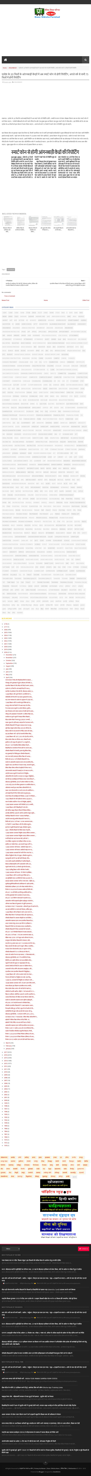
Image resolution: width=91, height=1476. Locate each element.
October (9, 660)
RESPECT (27, 533)
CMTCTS (53, 373)
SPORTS (48, 567)
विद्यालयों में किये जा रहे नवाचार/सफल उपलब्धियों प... (18, 926)
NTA (46, 491)
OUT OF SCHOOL (42, 499)
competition (72, 373)
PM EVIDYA (66, 506)
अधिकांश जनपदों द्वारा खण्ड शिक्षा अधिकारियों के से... (18, 787)
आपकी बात (58, 601)
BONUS (10, 350)
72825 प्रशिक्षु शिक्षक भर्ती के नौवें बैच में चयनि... (17, 869)
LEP (55, 457)
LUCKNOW (37, 461)
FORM (39, 419)
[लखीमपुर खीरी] (52, 1172)
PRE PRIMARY (33, 514)
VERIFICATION (11, 594)
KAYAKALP (23, 453)
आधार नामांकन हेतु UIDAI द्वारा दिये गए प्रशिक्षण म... (18, 923)
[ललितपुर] (60, 1172)
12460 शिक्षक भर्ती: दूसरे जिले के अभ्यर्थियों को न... (18, 694)
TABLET (29, 575)
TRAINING (54, 582)
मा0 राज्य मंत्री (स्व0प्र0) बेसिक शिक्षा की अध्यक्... (18, 756)
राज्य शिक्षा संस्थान (63, 609)
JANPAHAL (82, 449)
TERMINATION (81, 578)
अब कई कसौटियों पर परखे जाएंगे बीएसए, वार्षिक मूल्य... (19, 909)
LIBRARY (60, 457)
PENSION (59, 502)
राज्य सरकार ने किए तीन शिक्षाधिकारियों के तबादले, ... (18, 680)
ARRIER (23, 335)
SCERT (42, 540)
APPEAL (34, 332)
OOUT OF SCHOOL (41, 495)
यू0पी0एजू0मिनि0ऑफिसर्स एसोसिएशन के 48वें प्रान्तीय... (19, 883)
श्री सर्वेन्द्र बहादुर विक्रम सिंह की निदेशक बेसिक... (18, 810)
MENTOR (38, 472)
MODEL (82, 476)
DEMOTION (53, 388)
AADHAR (31, 316)
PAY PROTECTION (18, 502)
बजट (32, 609)
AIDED (18, 324)
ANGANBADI (13, 68)
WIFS (4, 601)
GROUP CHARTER (8, 426)
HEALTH (84, 426)
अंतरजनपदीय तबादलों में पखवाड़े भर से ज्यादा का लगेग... (19, 770)
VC (84, 590)
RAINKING (6, 525)
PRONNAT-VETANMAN (25, 521)
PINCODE (24, 506)
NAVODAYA (6, 483)
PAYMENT (37, 502)
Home (5, 68)
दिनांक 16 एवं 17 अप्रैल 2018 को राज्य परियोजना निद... (19, 1028)
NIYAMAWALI (54, 487)
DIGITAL (10, 392)
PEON (66, 502)
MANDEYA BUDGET (78, 464)
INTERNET (14, 449)
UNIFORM (44, 586)
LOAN (81, 457)
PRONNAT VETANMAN (9, 521)
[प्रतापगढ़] (15, 1165)
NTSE (51, 491)
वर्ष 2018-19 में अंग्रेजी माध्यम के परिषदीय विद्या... (18, 1002)
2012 (6, 1066)
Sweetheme (56, 1472)
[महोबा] (68, 1169)
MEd (59, 468)
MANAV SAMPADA (43, 464)
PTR (63, 521)
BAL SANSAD (82, 339)
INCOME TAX (7, 442)
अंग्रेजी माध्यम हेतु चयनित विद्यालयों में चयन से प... (17, 818)
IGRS (46, 438)
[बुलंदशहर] (34, 1169)
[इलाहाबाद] (51, 1157)
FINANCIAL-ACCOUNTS (26, 415)
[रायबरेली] (34, 1172)
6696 (75, 313)
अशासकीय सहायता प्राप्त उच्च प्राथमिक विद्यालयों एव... (19, 920)
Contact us (84, 1249)
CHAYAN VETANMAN (9, 366)
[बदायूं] (54, 1165)
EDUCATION (53, 400)
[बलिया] (75, 1165)
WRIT (16, 601)
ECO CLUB (44, 400)
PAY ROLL (29, 502)
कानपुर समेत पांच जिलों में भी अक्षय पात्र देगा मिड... (18, 705)
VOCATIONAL (24, 597)
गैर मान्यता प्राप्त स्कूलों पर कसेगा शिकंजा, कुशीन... (18, 708)
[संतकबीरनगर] (9, 1176)
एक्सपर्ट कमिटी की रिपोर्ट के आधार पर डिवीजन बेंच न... (19, 966)
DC (9, 388)
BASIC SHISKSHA (26, 347)
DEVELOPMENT (74, 388)
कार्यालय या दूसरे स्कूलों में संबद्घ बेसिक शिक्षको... (18, 717)
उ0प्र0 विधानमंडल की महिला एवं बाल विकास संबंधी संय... (20, 997)
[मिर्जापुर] (75, 1169)
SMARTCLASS (59, 563)
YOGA (22, 601)
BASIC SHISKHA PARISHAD (11, 347)
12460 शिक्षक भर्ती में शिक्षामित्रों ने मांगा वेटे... (16, 807)
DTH (71, 396)
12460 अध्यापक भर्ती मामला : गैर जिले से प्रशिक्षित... (18, 872)
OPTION (25, 499)
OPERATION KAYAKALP (66, 495)
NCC (42, 483)
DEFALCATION (25, 388)
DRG (57, 396)
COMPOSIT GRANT (21, 377)
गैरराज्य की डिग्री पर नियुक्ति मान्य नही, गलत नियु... (18, 977)
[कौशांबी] (32, 1161)
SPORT (42, 567)
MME (59, 476)
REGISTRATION (19, 529)
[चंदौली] (60, 1161)
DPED (41, 396)
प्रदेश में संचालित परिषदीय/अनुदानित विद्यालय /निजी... (19, 1031)
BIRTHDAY (70, 347)
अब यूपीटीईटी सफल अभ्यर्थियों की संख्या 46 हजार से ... (19, 878)
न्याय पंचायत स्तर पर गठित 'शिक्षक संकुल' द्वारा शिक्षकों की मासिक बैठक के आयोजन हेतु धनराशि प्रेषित (31, 1260)
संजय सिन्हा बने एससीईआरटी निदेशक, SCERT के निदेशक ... (20, 796)
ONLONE (30, 495)
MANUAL (13, 468)
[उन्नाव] (58, 1157)
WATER (71, 597)
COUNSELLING (47, 381)
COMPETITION (82, 373)
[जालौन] (82, 1161)
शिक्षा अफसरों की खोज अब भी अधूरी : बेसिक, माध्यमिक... (19, 946)
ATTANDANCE (7, 339)
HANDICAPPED (55, 426)
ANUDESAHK (59, 328)
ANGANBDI (16, 328)
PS (54, 521)
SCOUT (44, 544)
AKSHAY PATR (43, 324)
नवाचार (56, 605)
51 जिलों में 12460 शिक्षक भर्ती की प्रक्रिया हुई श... (18, 824)
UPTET (17, 590)
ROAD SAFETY (60, 533)
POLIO (55, 510)
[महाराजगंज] (62, 1169)
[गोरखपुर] (53, 1161)
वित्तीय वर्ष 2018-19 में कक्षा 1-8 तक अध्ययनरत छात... (19, 821)
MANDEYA (67, 464)
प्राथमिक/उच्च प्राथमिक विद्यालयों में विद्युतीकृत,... (18, 971)
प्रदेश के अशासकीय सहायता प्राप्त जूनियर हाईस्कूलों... (19, 1000)
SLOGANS (39, 563)
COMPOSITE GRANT (45, 377)
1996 (6, 1111)
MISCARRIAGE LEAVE (9, 476)
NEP (75, 483)
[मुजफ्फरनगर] (85, 1169)
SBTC (36, 540)
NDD (70, 483)
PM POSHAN (75, 506)
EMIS (81, 404)
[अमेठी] (22, 1157)
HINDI (85, 430)
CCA (31, 362)
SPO (36, 567)
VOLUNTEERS (53, 597)
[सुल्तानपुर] (49, 1176)
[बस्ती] (81, 1165)
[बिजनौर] (26, 1169)
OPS (19, 499)
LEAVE (50, 457)
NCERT (48, 483)
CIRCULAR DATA (26, 369)
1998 (6, 1106)
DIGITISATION (20, 392)
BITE (77, 347)
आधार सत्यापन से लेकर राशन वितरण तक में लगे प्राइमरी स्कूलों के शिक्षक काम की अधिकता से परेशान (31, 1414)
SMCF (72, 563)
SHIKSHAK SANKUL (21, 556)
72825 (16, 316)
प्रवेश (19, 609)
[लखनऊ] (42, 1172)
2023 (6, 638)
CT (67, 381)
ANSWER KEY (41, 328)
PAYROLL (44, 502)
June (7, 672)
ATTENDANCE (28, 339)
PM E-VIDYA (47, 506)
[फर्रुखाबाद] (31, 1165)
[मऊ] (46, 1169)
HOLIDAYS (17, 434)
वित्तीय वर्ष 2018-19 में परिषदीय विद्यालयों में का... (17, 759)
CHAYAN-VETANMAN (23, 366)
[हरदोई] (71, 1176)
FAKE (36, 411)
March (8, 1043)
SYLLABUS (13, 575)
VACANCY (64, 590)
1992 (6, 1120)
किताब (77, 601)
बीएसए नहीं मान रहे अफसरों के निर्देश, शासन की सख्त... (19, 731)
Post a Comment (10, 296)
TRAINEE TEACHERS (43, 582)
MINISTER (61, 472)
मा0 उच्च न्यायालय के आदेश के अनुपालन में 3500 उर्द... (19, 700)
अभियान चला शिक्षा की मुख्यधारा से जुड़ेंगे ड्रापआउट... (19, 903)
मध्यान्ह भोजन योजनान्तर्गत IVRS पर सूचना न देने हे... (18, 949)
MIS (77, 472)
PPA (74, 510)
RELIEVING (38, 529)
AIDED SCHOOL (27, 324)
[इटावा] (43, 1157)
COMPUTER (57, 377)
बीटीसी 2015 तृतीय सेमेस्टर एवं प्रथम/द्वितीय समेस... (18, 960)
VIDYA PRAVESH (23, 594)
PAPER (4, 502)
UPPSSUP (5, 590)
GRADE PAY (40, 423)
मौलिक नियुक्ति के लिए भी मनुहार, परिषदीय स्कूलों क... (19, 855)
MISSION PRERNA (37, 476)
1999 (6, 1103)
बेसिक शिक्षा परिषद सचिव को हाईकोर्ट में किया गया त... (18, 767)
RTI (79, 533)
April (7, 677)
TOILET (28, 582)
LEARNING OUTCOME (39, 457)
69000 (10, 316)
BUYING (34, 358)
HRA (55, 434)
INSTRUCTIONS (20, 445)
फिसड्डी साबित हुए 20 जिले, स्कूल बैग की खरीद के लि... (19, 1008)
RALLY (13, 525)
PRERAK (57, 514)
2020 (6, 646)
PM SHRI (84, 506)
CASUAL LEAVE (23, 362)
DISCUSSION (7, 396)
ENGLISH (14, 407)
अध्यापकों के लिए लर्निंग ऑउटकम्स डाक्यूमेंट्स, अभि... (19, 968)
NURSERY (68, 491)
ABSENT (5, 320)
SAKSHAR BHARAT (20, 537)
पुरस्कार (82, 605)
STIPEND (76, 567)
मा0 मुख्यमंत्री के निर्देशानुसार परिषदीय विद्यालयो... (17, 753)
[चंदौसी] (67, 1161)
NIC (22, 487)
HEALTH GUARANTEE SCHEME (12, 430)
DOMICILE (24, 396)
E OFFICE (83, 396)
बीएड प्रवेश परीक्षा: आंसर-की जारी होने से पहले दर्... (18, 988)
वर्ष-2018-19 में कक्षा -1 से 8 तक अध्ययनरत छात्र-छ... (19, 935)
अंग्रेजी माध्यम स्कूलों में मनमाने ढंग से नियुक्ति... (17, 773)
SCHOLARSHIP (57, 540)
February (9, 1046)
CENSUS (62, 362)
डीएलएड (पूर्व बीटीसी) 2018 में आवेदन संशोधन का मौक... (19, 782)
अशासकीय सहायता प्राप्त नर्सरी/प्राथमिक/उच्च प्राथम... (19, 1025)
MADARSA (67, 461)
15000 (16, 313)
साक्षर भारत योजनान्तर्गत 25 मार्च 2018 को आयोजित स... (19, 790)
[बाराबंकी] (19, 1169)
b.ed (59, 339)
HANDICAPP (44, 426)
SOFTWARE (6, 567)
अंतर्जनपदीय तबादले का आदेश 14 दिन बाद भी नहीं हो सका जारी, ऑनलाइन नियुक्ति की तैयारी (29, 1441)
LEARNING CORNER (24, 457)
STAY (64, 567)
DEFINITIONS (36, 388)
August (8, 666)
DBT (86, 385)
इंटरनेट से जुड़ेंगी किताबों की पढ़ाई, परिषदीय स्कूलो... (18, 827)
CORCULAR (26, 381)
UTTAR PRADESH (54, 590)
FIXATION (14, 419)
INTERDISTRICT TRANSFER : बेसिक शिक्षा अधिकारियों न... (21, 1017)
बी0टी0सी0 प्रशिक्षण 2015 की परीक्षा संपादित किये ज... (19, 886)
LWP (44, 461)
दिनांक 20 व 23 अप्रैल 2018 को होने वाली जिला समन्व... (19, 1039)
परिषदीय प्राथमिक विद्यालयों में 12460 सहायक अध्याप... (19, 1005)
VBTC (80, 590)
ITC (42, 449)
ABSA (74, 316)
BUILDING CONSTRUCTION (11, 358)
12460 (10, 313)
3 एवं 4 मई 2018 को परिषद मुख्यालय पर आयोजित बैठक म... (20, 784)
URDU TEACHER (31, 590)
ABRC (69, 316)
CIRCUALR (74, 366)
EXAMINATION (7, 411)
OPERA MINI (53, 495)
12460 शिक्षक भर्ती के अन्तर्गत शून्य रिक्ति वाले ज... (18, 702)
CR (55, 381)
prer (51, 514)
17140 (28, 313)
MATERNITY (21, 468)
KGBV (30, 453)
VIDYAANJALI (52, 594)
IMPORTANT (65, 438)
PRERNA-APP (75, 514)
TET (4, 582)
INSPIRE (80, 442)
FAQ (46, 411)
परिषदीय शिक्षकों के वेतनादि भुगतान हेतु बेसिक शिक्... (18, 750)
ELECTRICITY (60, 404)
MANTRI (5, 468)
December (9, 655)
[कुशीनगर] (25, 1161)
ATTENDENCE (39, 339)
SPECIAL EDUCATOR (27, 567)
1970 (6, 1145)
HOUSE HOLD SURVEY (30, 434)
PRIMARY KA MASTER (20, 518)
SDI (45, 548)
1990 (6, 1123)
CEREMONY (70, 362)
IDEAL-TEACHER (7, 438)
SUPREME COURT (62, 571)
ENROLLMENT (36, 407)
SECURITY (60, 548)
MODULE (16, 480)
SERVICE (21, 552)
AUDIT (47, 339)
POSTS (69, 510)
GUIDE (17, 426)
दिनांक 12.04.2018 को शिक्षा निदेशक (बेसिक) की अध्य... (20, 1034)
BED (35, 347)
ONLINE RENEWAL (20, 495)
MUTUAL (60, 480)
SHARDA (49, 552)
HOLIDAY (9, 434)
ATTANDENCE (17, 339)
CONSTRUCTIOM (68, 377)
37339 (57, 313)
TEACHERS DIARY (70, 575)
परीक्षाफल (68, 605)
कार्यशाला (71, 601)
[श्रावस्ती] (85, 1172)
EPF (51, 407)
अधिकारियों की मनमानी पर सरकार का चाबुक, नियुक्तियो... (19, 776)
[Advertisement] (45, 37)
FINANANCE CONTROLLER (71, 411)
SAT (31, 540)
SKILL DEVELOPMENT (20, 563)
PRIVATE (31, 518)
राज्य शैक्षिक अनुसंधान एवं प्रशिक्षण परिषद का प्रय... (18, 841)
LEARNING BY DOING (9, 457)
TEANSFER (56, 578)
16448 (22, 313)
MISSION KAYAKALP (24, 476)
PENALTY (51, 502)
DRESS (52, 396)
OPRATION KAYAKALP (9, 499)
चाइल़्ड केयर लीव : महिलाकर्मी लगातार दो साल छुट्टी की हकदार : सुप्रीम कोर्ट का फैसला (27, 1396)
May (7, 674)
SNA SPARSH (80, 563)
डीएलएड (36, 605)
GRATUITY (72, 423)
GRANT (56, 423)
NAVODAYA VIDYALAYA (19, 483)
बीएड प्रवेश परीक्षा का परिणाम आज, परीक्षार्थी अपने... (18, 739)
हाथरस (74, 1177)
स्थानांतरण (20, 613)
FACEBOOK (29, 411)
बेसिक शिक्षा (54, 609)
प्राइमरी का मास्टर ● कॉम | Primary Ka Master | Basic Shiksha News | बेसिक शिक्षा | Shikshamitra (48, 1468)
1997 (6, 1109)
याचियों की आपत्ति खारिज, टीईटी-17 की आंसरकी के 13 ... (20, 991)
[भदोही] (41, 1169)
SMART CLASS (48, 563)
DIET (4, 392)
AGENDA (83, 320)
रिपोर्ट (71, 609)
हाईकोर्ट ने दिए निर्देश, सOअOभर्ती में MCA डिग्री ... (18, 1022)
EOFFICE (45, 407)
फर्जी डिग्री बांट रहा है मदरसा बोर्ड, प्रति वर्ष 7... (17, 838)
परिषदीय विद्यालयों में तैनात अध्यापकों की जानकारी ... (18, 929)
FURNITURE (69, 419)
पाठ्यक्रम (75, 605)
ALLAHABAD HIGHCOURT (58, 324)
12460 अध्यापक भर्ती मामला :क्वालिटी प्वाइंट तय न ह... (19, 850)
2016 (6, 1055)
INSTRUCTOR (31, 445)
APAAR (23, 332)
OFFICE (80, 491)
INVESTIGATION (33, 449)
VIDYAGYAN (62, 594)
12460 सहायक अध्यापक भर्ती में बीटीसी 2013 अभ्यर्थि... (19, 804)
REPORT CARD (79, 529)
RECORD (70, 525)
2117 (6, 627)
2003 (6, 1092)
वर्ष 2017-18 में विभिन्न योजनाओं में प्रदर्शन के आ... (18, 898)
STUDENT (6, 571)
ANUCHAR (50, 328)
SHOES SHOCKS (59, 559)
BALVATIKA (15, 343)
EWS (62, 407)
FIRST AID (6, 419)
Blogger (41, 1472)
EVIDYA (56, 407)
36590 (51, 313)
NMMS (73, 487)
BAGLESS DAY (72, 339)
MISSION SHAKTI (50, 476)
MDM (54, 468)
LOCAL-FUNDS (7, 461)
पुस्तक (4, 609)
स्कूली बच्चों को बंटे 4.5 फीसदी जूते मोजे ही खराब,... (18, 867)
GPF (33, 423)
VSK (66, 597)
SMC (67, 563)
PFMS (8, 506)
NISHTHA (45, 487)
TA (24, 575)
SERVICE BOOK (30, 552)
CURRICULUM (7, 385)
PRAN (79, 510)
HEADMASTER (75, 426)
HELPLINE (39, 430)
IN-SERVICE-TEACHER (77, 438)
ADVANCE (51, 320)
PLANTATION (33, 506)
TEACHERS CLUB (58, 575)
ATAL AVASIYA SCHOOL (49, 335)
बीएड (42, 609)
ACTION (21, 320)
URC (22, 590)
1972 (6, 1143)
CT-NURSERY (74, 381)
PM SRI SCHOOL (27, 510)
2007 (6, 1080)
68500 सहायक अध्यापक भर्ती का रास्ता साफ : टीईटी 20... (20, 881)
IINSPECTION (54, 438)
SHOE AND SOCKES (61, 556)
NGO (17, 487)
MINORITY (70, 472)
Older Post (85, 300)
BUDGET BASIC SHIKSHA (22, 354)
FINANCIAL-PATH (58, 415)
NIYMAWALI (65, 487)
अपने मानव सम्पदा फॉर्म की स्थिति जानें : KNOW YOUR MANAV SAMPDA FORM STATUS (29, 1379)
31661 (46, 313)
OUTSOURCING (54, 499)
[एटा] (63, 1157)
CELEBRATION (53, 362)
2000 (6, 1100)
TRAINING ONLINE (81, 582)
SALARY (50, 537)
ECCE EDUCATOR (33, 400)
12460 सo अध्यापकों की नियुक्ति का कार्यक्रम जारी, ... (19, 980)
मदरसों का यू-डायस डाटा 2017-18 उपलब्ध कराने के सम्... (20, 943)
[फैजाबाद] (48, 1165)
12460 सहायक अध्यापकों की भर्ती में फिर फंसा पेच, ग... (19, 852)
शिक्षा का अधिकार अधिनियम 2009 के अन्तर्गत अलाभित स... (20, 994)
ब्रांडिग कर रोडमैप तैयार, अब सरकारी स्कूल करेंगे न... (19, 844)
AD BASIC (33, 320)
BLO (82, 347)
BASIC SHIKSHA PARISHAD (56, 343)
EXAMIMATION (82, 407)
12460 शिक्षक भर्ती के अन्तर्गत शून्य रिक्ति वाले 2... (18, 875)
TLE (18, 582)
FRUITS (61, 419)
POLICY (48, 510)
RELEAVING (29, 529)
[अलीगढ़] (30, 1157)
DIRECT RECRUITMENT (57, 392)
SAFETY (84, 533)
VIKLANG (15, 597)
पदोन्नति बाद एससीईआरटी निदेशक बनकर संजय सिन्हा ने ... (20, 779)
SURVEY (72, 571)
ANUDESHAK (69, 328)
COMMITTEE (62, 373)
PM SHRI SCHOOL (8, 510)
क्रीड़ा (13, 605)
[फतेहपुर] (22, 1165)
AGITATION (6, 324)
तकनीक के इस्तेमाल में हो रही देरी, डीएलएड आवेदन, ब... (19, 691)
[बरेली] (60, 1165)
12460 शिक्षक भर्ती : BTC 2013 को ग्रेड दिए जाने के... (19, 736)
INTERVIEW (22, 449)
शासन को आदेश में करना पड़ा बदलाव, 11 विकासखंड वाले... (20, 954)
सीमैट (13, 613)
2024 (6, 635)
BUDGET (10, 354)
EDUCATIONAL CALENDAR (11, 404)
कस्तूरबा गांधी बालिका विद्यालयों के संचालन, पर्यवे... (18, 940)
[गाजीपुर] (39, 1161)
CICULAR (58, 366)
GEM (76, 419)
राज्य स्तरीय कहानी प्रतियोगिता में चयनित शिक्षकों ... (18, 861)
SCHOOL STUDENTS (26, 544)
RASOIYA (27, 525)
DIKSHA (29, 392)
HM (4, 434)
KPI (72, 453)
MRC (22, 480)
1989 (6, 1126)
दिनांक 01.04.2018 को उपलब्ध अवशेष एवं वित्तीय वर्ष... (19, 889)
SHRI (67, 559)
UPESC (61, 586)
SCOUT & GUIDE (54, 544)
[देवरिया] (89, 1161)
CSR (63, 381)
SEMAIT (5, 552)
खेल (18, 605)
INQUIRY (63, 442)
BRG (51, 350)
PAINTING (69, 499)
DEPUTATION (63, 388)
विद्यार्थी (82, 609)
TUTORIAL (23, 586)
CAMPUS (56, 358)
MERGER (45, 472)
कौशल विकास (6, 605)
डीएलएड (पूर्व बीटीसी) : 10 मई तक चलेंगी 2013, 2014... (19, 1014)
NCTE (65, 483)
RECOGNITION (61, 525)
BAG (64, 339)
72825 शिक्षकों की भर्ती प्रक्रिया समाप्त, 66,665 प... (19, 799)
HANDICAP (35, 426)
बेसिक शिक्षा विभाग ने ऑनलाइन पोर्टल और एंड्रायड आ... (19, 915)
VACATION (72, 590)
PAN (83, 499)
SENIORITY (13, 552)
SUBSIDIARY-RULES (26, 571)
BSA (84, 350)
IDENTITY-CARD (38, 438)
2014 (6, 1061)
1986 (6, 1128)
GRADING (49, 423)
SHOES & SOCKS (19, 559)
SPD (17, 567)
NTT (56, 491)
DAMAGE (56, 385)
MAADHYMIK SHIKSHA (54, 461)
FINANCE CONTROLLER (10, 415)
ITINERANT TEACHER (56, 449)
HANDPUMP (65, 426)
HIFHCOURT (47, 430)
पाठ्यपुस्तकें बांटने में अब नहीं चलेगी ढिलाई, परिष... (17, 858)
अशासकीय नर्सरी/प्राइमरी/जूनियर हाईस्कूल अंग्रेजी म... (19, 901)
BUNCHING (26, 358)
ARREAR (9, 335)
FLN (20, 419)
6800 (81, 313)
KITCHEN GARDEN (63, 453)
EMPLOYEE (6, 407)
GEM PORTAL (7, 423)
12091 (4, 313)
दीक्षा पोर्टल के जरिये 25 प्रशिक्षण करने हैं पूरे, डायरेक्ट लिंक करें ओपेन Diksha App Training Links (32, 1388)
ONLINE (10, 495)
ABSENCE (81, 316)
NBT (37, 483)
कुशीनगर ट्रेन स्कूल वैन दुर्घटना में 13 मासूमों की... (18, 742)
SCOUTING (29, 548)
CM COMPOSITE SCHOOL (11, 373)
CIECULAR (66, 366)
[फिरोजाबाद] (40, 1165)
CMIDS (46, 373)
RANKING (20, 525)
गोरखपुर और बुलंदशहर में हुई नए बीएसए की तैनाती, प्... (19, 683)
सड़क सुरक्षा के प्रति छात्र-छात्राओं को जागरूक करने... (19, 722)
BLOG (4, 350)
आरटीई (65, 601)
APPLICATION (52, 332)
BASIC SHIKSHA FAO (39, 343)
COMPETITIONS (8, 377)
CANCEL (63, 358)
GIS (14, 423)
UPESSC (67, 586)
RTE (74, 533)
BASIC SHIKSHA (26, 343)
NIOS (27, 487)
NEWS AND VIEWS (8, 487)
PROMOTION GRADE (66, 518)
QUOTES (77, 521)
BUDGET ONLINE (37, 354)
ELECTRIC (51, 404)
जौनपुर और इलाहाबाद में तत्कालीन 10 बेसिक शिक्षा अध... (19, 714)
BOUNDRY (31, 350)
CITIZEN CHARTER (39, 369)
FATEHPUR (53, 411)
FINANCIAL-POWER (72, 415)
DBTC (4, 388)
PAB (62, 499)
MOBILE (66, 476)
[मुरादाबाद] (7, 1172)
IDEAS (16, 438)
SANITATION (7, 540)
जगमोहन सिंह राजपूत (26, 605)
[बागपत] (11, 1169)
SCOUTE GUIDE (19, 548)
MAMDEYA (32, 464)
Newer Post (5, 300)
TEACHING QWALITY (44, 578)
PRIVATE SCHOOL (41, 518)
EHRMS (32, 404)
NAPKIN (67, 480)
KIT (54, 453)
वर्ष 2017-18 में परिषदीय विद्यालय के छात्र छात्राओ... (18, 932)
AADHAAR (23, 316)
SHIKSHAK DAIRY (8, 556)
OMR (4, 495)
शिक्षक (4, 613)
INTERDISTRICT (82, 445)
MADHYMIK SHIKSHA (9, 464)
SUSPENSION (80, 571)
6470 (70, 313)
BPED (37, 350)
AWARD (53, 339)
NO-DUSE (6, 491)
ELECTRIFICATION (72, 404)
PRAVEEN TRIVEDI (21, 514)
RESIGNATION (17, 533)
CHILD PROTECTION (38, 366)
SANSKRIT (16, 540)
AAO (48, 316)
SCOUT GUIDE (80, 544)
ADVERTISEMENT (73, 320)
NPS (41, 491)
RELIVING (46, 529)
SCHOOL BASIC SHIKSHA (79, 540)
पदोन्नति (62, 605)
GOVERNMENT (25, 423)
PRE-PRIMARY (44, 514)
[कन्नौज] (77, 1157)
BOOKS (23, 350)
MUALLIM (52, 480)
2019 (6, 649)
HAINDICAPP (26, 426)
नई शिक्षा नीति (49, 605)
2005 (6, 1086)
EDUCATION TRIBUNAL (66, 400)
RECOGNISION (49, 525)
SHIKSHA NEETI (71, 552)
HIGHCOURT (57, 430)
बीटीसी (47, 609)
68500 (4, 316)
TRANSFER (6, 586)
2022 (6, 641)
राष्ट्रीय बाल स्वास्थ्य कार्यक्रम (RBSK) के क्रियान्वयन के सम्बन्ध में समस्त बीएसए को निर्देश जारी (30, 1432)
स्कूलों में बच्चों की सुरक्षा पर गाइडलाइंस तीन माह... (17, 963)
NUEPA (61, 491)
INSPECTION (72, 442)
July (7, 669)
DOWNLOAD (34, 396)
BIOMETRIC (61, 347)
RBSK (41, 525)
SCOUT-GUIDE (7, 548)
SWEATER (5, 575)
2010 (6, 1072)
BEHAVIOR (41, 347)
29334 (34, 313)
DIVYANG (16, 396)
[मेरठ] (13, 1172)
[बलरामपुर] (68, 1165)
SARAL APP (24, 540)
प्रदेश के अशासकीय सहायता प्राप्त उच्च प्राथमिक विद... (19, 762)
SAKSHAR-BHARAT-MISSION (37, 537)
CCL (40, 362)
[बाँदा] (4, 1169)
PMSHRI (36, 510)
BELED (49, 347)
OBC (74, 491)
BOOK (17, 350)
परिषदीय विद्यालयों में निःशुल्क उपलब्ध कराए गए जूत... (18, 725)
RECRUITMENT (7, 529)
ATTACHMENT (73, 335)
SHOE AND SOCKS (74, 556)
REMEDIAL (54, 529)
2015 (6, 1058)
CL (47, 369)
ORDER (32, 499)
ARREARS (16, 335)
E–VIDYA (14, 400)
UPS (11, 590)
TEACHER (36, 575)
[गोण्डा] (45, 1161)
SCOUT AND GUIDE (67, 544)
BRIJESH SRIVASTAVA (74, 350)
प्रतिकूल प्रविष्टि (12, 609)
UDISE (30, 586)
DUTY (76, 396)
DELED (45, 388)
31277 (40, 313)
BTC (4, 354)
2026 (6, 629)
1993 (6, 1117)
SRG (54, 567)
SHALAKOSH (41, 552)
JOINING (15, 453)
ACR (15, 320)
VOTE (61, 597)
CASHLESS (71, 358)
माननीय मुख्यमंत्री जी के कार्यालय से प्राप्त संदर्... (17, 895)
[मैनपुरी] (19, 1172)
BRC (47, 350)
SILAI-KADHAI (7, 563)
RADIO (84, 521)
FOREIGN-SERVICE (29, 419)
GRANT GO (63, 423)
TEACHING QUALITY (29, 578)
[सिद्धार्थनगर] (33, 1176)
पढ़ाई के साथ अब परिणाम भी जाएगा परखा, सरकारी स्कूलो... (20, 765)
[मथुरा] (52, 1169)
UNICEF (36, 586)
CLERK (52, 369)
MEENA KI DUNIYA (8, 472)
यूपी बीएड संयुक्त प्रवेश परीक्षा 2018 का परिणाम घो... (18, 728)
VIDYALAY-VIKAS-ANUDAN (76, 594)
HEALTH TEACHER (28, 430)
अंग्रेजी (38, 601)
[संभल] (15, 1176)
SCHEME (48, 540)
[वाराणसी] (68, 1172)
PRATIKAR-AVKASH (8, 514)
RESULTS (41, 533)
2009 (6, 1075)
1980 (6, 1137)
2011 (6, 1069)
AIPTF (35, 324)
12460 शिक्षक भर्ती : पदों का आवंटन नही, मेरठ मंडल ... (19, 974)
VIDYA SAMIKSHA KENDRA (38, 594)
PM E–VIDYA (57, 506)
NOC (12, 491)
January (8, 1048)
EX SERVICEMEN (70, 407)
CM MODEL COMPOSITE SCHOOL (31, 373)
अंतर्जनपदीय (45, 601)
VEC (4, 594)
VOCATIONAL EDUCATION (38, 597)
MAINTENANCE (22, 464)
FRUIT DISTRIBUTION (50, 419)
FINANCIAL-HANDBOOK (43, 415)
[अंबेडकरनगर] (9, 1157)
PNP (42, 510)
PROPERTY (37, 521)
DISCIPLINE (79, 392)
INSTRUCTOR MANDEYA (45, 445)
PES (4, 506)
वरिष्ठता (77, 609)
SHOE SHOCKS (7, 559)
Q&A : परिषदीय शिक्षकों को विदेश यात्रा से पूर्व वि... (18, 830)
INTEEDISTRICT (69, 445)
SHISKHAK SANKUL (47, 556)
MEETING (31, 472)
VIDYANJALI (6, 597)
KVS (76, 453)
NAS (73, 480)
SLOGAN (31, 563)
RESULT (34, 533)
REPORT (70, 529)
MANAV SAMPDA (56, 464)
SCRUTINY (38, 548)
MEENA (73, 468)
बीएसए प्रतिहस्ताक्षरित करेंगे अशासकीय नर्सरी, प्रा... (18, 864)
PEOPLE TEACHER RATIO (77, 502)
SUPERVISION (50, 571)
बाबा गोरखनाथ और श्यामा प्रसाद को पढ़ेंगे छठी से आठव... (19, 711)
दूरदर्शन (42, 605)
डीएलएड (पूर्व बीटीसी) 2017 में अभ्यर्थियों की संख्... (18, 957)
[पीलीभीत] (6, 1165)
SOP (13, 567)
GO (18, 423)
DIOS (35, 392)
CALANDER (48, 358)
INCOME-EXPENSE (18, 442)
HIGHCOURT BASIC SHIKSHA (72, 430)
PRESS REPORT (7, 518)
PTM (58, 521)
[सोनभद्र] (57, 1176)
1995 (6, 1114)
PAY (9, 502)
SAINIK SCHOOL (8, 537)
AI (13, 324)
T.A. (20, 575)
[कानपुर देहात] (9, 1161)
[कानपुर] (84, 1157)
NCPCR (59, 483)
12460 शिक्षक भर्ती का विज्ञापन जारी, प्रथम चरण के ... (19, 912)
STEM (69, 567)
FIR (82, 415)
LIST (75, 457)
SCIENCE (37, 544)
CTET (82, 381)
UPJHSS (80, 586)
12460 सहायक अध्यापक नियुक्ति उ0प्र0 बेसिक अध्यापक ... (20, 833)
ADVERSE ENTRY (61, 320)
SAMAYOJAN (75, 537)
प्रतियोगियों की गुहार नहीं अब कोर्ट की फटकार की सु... (19, 1011)
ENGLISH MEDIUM (24, 407)
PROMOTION (53, 518)
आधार (52, 601)
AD (27, 320)
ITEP (46, 449)
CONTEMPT (6, 381)
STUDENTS (14, 571)
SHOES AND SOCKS (47, 559)
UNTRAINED (53, 586)
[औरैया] (70, 1157)
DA (50, 385)
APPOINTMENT (64, 332)
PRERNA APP (65, 514)
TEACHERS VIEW (8, 578)
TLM (22, 582)
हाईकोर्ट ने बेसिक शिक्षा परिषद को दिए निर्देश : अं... (17, 1019)
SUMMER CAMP (39, 571)
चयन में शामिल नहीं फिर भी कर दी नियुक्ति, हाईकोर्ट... (18, 802)
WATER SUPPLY (80, 597)
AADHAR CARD (40, 316)
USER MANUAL (42, 590)
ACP (11, 320)
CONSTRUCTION (81, 377)
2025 (6, 632)
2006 (6, 1083)
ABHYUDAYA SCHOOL (58, 316)
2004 (6, 1089)
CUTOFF (23, 385)
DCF (13, 388)
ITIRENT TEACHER (71, 449)
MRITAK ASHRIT (31, 480)
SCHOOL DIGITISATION (10, 544)
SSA (59, 567)
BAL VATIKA (6, 343)
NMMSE (79, 487)
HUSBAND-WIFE (68, 434)
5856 (62, 313)
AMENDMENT (82, 324)
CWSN (45, 385)
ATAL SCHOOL (62, 335)
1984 (6, 1131)
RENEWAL (63, 529)
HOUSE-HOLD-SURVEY (45, 434)
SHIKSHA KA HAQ (59, 552)
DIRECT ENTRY (43, 392)
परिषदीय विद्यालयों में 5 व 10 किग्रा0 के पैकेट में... (17, 952)
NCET (53, 483)
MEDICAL (66, 468)
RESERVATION (7, 533)
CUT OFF (16, 385)
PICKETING (15, 506)
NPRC (36, 491)
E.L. (20, 400)
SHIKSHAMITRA (34, 556)
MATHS (48, 468)
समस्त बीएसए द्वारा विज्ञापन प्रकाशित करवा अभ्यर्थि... (18, 985)
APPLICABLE (42, 332)
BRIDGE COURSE (60, 350)
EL (37, 404)
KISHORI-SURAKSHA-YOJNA (42, 453)
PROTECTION (47, 521)
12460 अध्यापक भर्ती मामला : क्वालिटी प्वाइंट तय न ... (19, 847)
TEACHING (18, 578)
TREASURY (14, 586)
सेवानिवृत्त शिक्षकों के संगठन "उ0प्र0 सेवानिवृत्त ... (17, 816)
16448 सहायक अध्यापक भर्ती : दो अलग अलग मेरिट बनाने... (20, 983)
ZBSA (27, 601)
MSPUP (40, 480)
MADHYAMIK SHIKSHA (79, 461)
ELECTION (43, 404)
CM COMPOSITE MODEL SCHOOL (66, 369)
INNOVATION (53, 442)
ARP (4, 335)
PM (41, 506)
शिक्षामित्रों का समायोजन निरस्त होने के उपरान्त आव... (18, 748)
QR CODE (69, 521)
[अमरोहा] (16, 1157)
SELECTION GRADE (80, 548)
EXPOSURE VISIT (19, 411)
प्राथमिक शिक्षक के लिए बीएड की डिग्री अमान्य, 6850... (19, 685)
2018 (6, 652)
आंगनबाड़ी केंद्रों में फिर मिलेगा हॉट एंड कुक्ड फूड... (18, 793)
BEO (54, 347)
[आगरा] (37, 1157)
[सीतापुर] (40, 1176)
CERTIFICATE (80, 362)
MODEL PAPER (7, 480)
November (9, 657)
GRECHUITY (81, 423)
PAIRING (77, 499)
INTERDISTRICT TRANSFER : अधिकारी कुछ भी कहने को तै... (22, 906)
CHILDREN (50, 366)
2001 (6, 1097)
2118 (6, 624)
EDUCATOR (24, 404)
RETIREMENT (50, 533)
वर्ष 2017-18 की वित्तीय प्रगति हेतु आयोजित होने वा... (18, 892)
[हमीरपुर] (64, 1176)
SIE (72, 559)
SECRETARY (51, 548)
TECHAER (64, 578)
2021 (6, 644)
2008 (6, 1077)
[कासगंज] (16, 1161)
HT (60, 434)
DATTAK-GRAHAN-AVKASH (74, 385)
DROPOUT (64, 396)
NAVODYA (31, 483)
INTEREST (6, 449)
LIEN (70, 457)
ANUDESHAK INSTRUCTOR (11, 332)
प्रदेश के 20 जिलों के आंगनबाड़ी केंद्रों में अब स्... (17, 688)
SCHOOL (66, 540)
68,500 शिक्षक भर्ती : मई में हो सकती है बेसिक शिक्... (18, 733)
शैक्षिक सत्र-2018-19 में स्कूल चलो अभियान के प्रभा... (19, 937)
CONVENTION (16, 381)
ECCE (24, 400)
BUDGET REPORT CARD (52, 354)
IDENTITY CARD (25, 438)
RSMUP (69, 533)
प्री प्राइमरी (26, 609)
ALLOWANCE (72, 324)
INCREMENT (30, 442)
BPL (42, 350)
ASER (29, 335)
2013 (6, 1063)
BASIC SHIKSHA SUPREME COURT (76, 343)
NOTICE (18, 491)
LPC (31, 461)
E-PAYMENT (6, 400)
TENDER (71, 578)
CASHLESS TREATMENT (10, 362)
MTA (46, 480)
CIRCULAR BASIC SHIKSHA (11, 369)
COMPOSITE (33, 377)
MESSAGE (53, 472)
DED (18, 388)
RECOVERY (78, 525)
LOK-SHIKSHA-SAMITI (21, 461)
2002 (6, 1094)
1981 (6, 1134)
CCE (36, 362)
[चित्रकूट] (75, 1161)
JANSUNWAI (6, 453)
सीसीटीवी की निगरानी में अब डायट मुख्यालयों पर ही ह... (19, 697)
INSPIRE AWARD (8, 445)
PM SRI (18, 510)
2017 (6, 1052)
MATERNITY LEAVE (33, 468)
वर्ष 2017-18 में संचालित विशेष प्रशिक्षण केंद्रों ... (17, 745)
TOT (33, 582)
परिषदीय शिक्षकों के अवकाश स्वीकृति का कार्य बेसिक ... (19, 918)
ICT (76, 434)
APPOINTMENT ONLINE (78, 332)
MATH (42, 468)
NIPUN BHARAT (36, 487)
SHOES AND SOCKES (32, 559)
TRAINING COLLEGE (66, 582)
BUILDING (65, 354)
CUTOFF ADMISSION (35, 385)
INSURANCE (58, 445)
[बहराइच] (88, 1165)
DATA (62, 385)
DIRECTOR (70, 392)
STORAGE (84, 567)
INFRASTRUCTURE (41, 442)
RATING (34, 525)
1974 (6, 1140)
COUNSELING (36, 381)
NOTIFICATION (28, 491)
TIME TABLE (11, 582)
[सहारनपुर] (24, 1176)
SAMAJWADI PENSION (62, 537)
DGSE (82, 388)
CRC (59, 381)
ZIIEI (33, 601)
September (9, 663)
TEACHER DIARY (46, 575)
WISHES (10, 601)
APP (29, 332)
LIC (66, 457)
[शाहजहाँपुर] (77, 1172)
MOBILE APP (74, 476)
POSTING (62, 510)
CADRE (41, 358)
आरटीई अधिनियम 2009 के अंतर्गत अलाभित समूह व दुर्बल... (20, 813)
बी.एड (37, 609)
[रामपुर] (26, 1172)
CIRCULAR (83, 366)
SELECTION (68, 548)
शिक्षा (9, 613)
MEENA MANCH (21, 472)
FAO (41, 411)
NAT (78, 480)
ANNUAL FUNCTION (28, 328)
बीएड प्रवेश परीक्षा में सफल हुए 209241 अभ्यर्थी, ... (18, 719)
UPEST (74, 586)
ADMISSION (42, 320)
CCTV (45, 362)
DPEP (46, 396)
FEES (59, 411)
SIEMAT (77, 559)
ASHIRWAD (36, 335)
